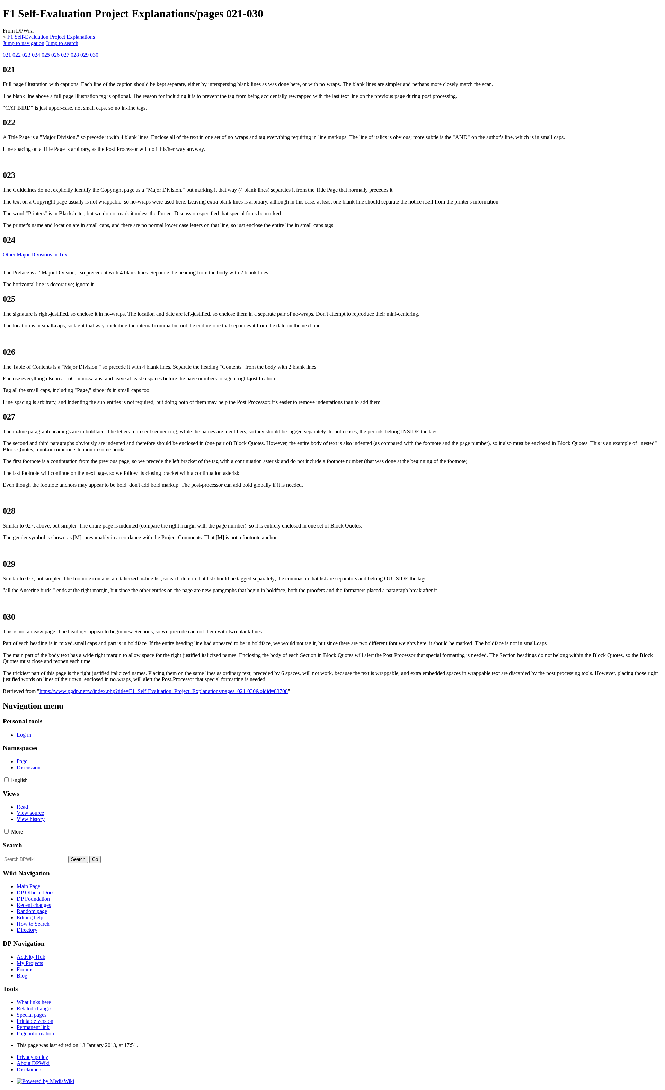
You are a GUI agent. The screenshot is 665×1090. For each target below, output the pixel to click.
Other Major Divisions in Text (36, 255)
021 (7, 55)
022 (16, 55)
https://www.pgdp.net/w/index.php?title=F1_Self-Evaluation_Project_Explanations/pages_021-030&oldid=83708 (163, 691)
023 (26, 55)
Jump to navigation (23, 43)
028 (75, 55)
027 (65, 55)
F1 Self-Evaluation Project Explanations (51, 37)
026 (55, 55)
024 (36, 55)
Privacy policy (32, 1057)
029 (84, 55)
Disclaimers (29, 1069)
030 (94, 55)
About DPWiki (33, 1063)
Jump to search (62, 43)
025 (46, 55)
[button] (6, 779)
